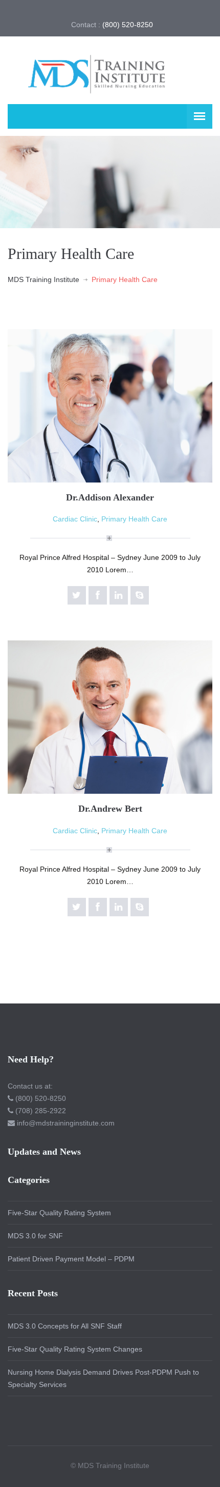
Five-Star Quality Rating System (59, 1213)
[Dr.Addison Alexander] (110, 405)
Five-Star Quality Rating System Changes (75, 1349)
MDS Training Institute (43, 279)
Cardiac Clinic (75, 519)
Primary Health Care (134, 519)
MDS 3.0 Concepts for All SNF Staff (65, 1326)
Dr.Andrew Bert (110, 808)
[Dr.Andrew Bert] (110, 716)
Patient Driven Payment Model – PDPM (71, 1259)
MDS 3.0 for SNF (35, 1236)
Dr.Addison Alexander (110, 497)
